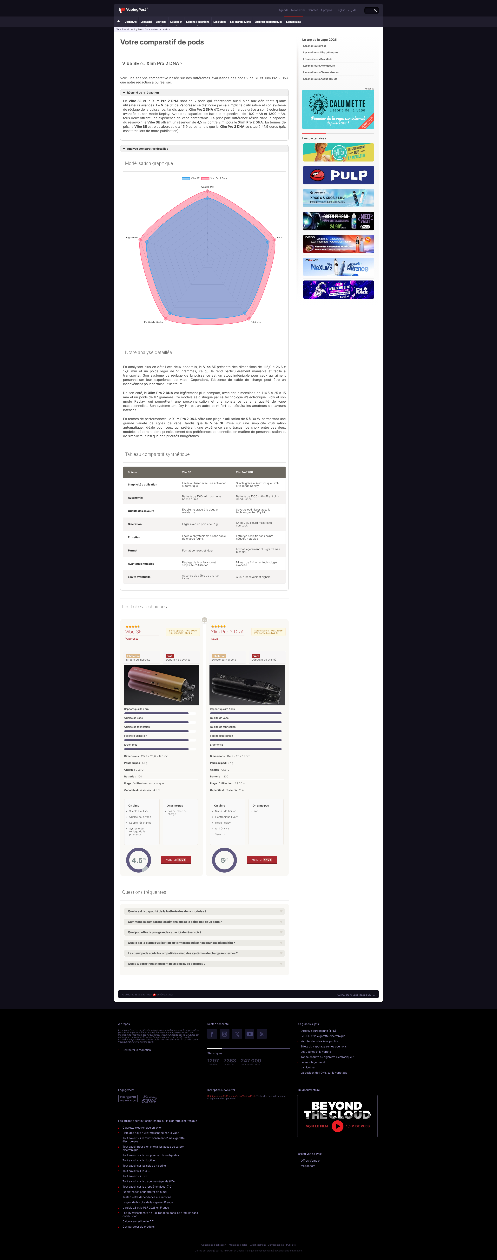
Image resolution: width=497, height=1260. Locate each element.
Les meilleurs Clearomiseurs (321, 72)
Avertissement (258, 1244)
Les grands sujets (240, 21)
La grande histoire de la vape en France (148, 1202)
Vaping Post (149, 7)
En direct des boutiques (268, 21)
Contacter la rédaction (137, 1050)
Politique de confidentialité (259, 1250)
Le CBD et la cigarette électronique (323, 1036)
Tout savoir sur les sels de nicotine (144, 1165)
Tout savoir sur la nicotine (139, 1160)
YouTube (249, 1034)
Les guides (219, 21)
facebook (212, 1034)
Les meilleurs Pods (314, 45)
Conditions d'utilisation (213, 1244)
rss (262, 1034)
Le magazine (293, 21)
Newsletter (298, 10)
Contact (313, 10)
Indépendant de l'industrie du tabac (128, 1099)
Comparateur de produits (139, 1226)
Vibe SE (133, 632)
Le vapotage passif (313, 1062)
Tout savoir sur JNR (135, 1176)
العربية (352, 10)
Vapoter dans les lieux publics (319, 1041)
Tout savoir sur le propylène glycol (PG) (147, 1186)
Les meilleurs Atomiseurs (319, 65)
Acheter (176, 859)
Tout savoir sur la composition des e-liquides (151, 1155)
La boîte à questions (197, 21)
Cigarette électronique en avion (142, 1127)
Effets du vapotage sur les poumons (324, 1046)
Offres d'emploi (310, 1160)
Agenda (283, 10)
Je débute (130, 21)
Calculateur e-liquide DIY (138, 1221)
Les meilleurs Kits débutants (320, 52)
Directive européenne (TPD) (318, 1030)
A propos (326, 10)
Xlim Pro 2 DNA (227, 632)
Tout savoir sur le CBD (136, 1170)
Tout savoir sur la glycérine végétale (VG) (149, 1181)
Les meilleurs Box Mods (317, 59)
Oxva (214, 638)
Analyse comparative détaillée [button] (147, 148)
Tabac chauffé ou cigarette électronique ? (327, 1057)
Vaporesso (131, 638)
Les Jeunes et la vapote (316, 1051)
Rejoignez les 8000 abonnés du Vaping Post (231, 1096)
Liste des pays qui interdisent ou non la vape (151, 1132)
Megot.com (308, 1165)
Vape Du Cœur (149, 1099)
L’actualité (146, 21)
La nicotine (308, 1067)
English (340, 10)
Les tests (161, 21)
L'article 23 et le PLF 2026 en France (146, 1207)
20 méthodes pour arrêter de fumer (145, 1191)
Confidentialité (276, 1244)
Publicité (291, 1244)
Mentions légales (238, 1244)
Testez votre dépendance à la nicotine (147, 1197)
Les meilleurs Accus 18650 (320, 78)
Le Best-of (176, 21)
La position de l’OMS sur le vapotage (324, 1072)
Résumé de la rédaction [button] (143, 92)
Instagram (224, 1034)
